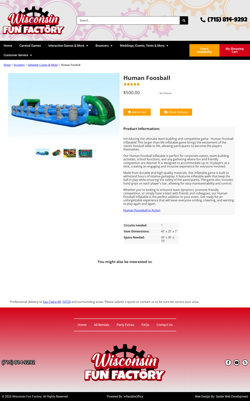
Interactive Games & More (66, 45)
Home (8, 45)
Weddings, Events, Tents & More (142, 45)
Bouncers (102, 45)
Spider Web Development (232, 396)
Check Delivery (178, 112)
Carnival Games (30, 45)
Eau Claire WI (52, 302)
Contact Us (164, 325)
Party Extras (125, 325)
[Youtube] (237, 362)
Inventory (19, 64)
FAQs (145, 325)
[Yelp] (245, 362)
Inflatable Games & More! (43, 64)
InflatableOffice (133, 396)
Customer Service (16, 55)
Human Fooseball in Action (141, 210)
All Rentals (101, 325)
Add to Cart (138, 112)
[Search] (184, 20)
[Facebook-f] (228, 362)
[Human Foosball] (42, 153)
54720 (66, 302)
